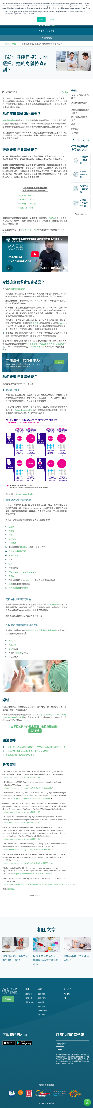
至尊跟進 (48, 714)
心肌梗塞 (27, 120)
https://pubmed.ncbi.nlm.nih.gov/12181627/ (23, 812)
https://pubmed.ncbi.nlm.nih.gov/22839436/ (23, 839)
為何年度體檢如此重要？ (80, 96)
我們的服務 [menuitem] (29, 1002)
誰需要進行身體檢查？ (79, 104)
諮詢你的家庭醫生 (29, 229)
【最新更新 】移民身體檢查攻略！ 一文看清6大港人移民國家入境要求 (35, 747)
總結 (73, 124)
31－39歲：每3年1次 (27, 199)
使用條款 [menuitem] (41, 1006)
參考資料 (75, 133)
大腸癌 (11, 531)
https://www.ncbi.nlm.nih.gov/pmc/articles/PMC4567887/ (28, 849)
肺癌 (10, 584)
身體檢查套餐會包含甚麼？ (80, 111)
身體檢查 (11, 889)
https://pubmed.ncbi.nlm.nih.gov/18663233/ (23, 777)
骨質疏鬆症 (13, 555)
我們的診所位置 (47, 31)
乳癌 (10, 535)
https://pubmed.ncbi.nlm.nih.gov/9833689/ (22, 822)
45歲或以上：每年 (25, 207)
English (65, 92)
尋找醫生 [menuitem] (28, 994)
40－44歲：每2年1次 (27, 203)
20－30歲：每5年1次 (27, 195)
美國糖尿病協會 (9, 120)
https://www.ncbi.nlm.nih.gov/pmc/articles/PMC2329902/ (28, 788)
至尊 (40, 714)
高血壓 (11, 576)
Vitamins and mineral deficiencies (22, 572)
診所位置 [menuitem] (28, 998)
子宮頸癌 (12, 539)
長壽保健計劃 (18, 717)
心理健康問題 (14, 588)
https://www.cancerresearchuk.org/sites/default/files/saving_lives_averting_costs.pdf (39, 884)
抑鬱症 (25, 588)
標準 (34, 714)
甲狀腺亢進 (25, 547)
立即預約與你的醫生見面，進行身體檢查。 (35, 726)
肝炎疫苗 (12, 640)
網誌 (14, 44)
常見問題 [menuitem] (41, 994)
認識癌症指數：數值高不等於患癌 (20, 755)
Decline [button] (51, 19)
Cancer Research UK (23, 410)
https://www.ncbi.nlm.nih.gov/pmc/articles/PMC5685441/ (28, 863)
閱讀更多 (75, 128)
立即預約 (8, 999)
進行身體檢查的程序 (17, 289)
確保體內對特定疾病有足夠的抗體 (41, 630)
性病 (10, 563)
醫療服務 (48, 38)
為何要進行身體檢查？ (79, 118)
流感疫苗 (12, 644)
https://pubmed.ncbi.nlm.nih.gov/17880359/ (33, 798)
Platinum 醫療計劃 (36, 346)
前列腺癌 (12, 543)
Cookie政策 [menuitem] (42, 1010)
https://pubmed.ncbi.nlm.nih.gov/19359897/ (33, 873)
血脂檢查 (34, 323)
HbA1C (61, 323)
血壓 (34, 300)
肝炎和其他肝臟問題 (17, 551)
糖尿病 (52, 218)
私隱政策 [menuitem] (41, 1002)
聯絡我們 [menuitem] (41, 1015)
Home (6, 44)
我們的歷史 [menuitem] (42, 998)
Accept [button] (41, 19)
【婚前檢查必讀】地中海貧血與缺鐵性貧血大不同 (26, 751)
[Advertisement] (46, 904)
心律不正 (29, 580)
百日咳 (11, 649)
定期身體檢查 (54, 604)
